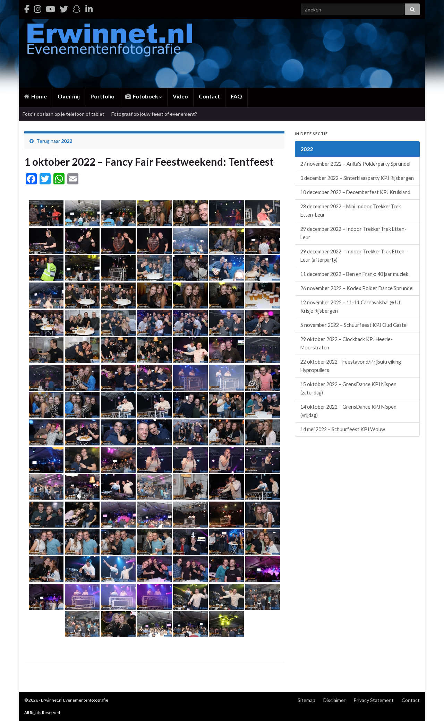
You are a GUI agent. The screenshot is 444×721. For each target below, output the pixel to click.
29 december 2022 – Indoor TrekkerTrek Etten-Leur (353, 233)
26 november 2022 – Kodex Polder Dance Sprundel (356, 288)
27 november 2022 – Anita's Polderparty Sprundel (355, 164)
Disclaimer (334, 700)
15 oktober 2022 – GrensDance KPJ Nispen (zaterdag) (348, 388)
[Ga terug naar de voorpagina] (222, 53)
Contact (209, 96)
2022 (66, 141)
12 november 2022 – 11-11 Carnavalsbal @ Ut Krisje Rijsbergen (350, 306)
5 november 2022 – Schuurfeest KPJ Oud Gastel (354, 325)
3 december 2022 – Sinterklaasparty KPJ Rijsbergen (357, 178)
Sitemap (306, 700)
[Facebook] (26, 9)
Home (38, 96)
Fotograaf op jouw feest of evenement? (154, 114)
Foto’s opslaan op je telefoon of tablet (63, 114)
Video (180, 96)
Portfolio (102, 96)
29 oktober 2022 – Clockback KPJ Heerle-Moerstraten (346, 343)
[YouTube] (50, 9)
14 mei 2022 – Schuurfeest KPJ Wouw (342, 429)
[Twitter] (64, 9)
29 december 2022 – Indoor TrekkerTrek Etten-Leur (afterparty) (353, 256)
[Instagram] (37, 9)
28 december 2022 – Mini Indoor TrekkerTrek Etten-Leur (350, 210)
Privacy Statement (373, 700)
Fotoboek (145, 96)
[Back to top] (428, 705)
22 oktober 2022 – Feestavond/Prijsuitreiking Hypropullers (350, 366)
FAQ (236, 96)
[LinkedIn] (89, 9)
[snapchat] (76, 9)
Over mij (69, 96)
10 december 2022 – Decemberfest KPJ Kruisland (355, 192)
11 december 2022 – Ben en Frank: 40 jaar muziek (354, 274)
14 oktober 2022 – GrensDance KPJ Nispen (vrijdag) (348, 411)
